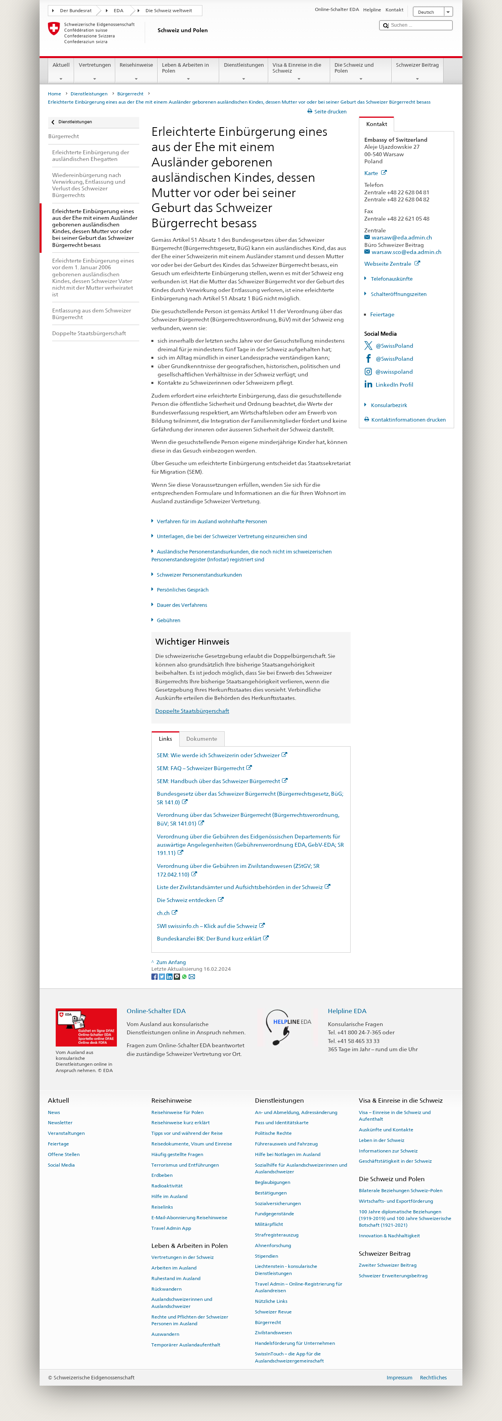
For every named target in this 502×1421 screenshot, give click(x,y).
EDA (119, 10)
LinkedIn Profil (394, 384)
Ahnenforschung (273, 1245)
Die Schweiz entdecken (186, 900)
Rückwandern (166, 1288)
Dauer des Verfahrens (182, 605)
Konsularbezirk (388, 405)
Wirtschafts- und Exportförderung (396, 1201)
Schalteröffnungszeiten (398, 294)
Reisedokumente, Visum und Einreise (191, 1144)
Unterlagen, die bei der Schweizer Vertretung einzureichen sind (232, 536)
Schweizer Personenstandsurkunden (199, 575)
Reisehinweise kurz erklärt (180, 1122)
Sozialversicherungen (278, 1203)
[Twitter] (162, 976)
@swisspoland (394, 371)
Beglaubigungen (272, 1182)
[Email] (192, 976)
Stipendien (266, 1255)
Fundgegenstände (274, 1213)
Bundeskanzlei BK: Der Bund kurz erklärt (209, 938)
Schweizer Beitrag (417, 65)
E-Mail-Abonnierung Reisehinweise (189, 1217)
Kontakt (373, 124)
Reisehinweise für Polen (177, 1112)
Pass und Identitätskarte (282, 1122)
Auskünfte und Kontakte (386, 1129)
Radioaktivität (167, 1186)
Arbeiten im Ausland (173, 1268)
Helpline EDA (347, 1011)
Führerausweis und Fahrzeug (286, 1144)
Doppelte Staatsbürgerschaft (192, 710)
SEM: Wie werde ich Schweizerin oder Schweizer (218, 755)
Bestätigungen (271, 1193)
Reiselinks (162, 1207)
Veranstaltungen (66, 1133)
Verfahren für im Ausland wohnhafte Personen (212, 521)
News (54, 1112)
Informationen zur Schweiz (388, 1150)
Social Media (61, 1164)
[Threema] (177, 976)
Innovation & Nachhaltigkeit (389, 1235)
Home (54, 94)
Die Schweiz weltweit (169, 10)
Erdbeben (162, 1175)
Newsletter (60, 1122)
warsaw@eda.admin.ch (402, 237)
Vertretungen (95, 65)
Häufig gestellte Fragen (177, 1154)
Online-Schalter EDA (156, 1011)
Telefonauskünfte (391, 279)
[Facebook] (155, 976)
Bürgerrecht (130, 94)
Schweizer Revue (273, 1312)
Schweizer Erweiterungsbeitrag (393, 1275)
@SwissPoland (394, 345)
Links (162, 738)
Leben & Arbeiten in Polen (185, 68)
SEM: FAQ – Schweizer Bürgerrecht (200, 768)
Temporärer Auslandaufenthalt (185, 1345)
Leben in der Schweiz (381, 1140)
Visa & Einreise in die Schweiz (297, 68)
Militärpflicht (269, 1224)
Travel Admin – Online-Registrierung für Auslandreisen (298, 1287)
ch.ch (163, 913)
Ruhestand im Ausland (175, 1278)
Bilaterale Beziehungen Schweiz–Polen (400, 1190)
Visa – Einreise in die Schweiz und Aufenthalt (395, 1115)
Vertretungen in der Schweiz (182, 1257)
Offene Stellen (64, 1154)
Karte (371, 173)
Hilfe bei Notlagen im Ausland (287, 1154)
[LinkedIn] (170, 976)
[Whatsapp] (185, 976)
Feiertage (382, 314)
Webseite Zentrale (388, 263)
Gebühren (168, 620)
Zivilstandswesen (273, 1332)
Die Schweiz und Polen (354, 68)
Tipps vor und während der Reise (187, 1133)
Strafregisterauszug (276, 1235)
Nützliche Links (271, 1301)
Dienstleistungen (244, 65)
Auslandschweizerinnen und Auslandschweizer (181, 1303)
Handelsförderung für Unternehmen (295, 1343)
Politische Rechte (273, 1133)
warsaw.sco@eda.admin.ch (407, 251)
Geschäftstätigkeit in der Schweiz (395, 1161)
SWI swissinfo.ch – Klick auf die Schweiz (207, 925)
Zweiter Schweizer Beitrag (388, 1265)
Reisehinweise (136, 65)
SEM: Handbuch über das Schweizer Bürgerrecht (218, 781)
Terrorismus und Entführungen (185, 1164)
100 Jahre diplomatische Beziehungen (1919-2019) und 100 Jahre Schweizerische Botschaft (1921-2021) (405, 1218)
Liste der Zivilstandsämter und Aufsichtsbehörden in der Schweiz (240, 887)
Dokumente (201, 738)
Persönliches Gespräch (183, 590)
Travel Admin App (171, 1228)
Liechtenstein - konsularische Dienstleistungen (286, 1270)
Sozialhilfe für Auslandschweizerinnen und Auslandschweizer (301, 1168)
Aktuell (61, 65)
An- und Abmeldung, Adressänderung (296, 1112)
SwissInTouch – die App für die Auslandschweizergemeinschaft (289, 1357)
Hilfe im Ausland (169, 1196)
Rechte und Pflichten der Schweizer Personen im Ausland (189, 1320)
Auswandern (165, 1334)
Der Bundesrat (76, 10)
